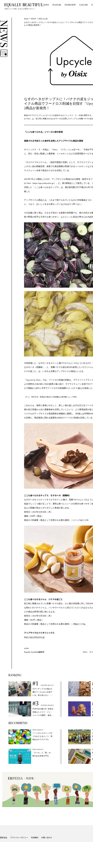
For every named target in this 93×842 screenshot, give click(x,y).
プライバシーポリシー (19, 837)
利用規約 (34, 837)
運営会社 (3, 837)
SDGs (85, 652)
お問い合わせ (46, 837)
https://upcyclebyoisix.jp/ (34, 637)
